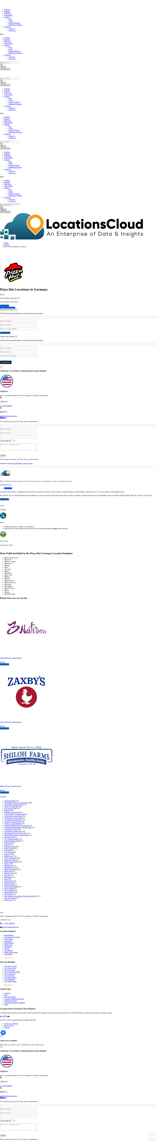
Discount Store (9, 837)
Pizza (6, 879)
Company (7, 27)
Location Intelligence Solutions (14, 1003)
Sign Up (19, 1045)
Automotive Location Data (13, 805)
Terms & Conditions (11, 1024)
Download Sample (9, 308)
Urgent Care (8, 900)
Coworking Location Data (13, 831)
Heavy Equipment (10, 858)
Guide (10, 21)
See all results (5, 69)
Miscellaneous (9, 867)
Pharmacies (8, 877)
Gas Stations (8, 852)
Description (8, 488)
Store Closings (9, 888)
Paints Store (8, 871)
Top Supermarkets (10, 977)
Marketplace (8, 866)
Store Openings (9, 890)
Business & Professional (12, 812)
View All (7, 958)
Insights (6, 17)
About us (7, 993)
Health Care (8, 856)
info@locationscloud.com (8, 416)
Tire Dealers (8, 894)
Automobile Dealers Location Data (16, 803)
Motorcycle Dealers (10, 869)
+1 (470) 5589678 (6, 406)
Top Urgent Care (10, 974)
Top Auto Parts (9, 976)
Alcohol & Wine (9, 801)
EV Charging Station (11, 839)
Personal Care (9, 873)
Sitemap (7, 1027)
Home (6, 243)
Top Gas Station (9, 970)
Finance (7, 845)
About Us (11, 29)
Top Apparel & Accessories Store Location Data (20, 896)
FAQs (6, 1004)
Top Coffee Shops (10, 981)
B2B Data (7, 13)
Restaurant (7, 883)
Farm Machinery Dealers (12, 841)
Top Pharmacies (9, 979)
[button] (78, 34)
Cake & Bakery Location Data (14, 814)
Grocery (7, 854)
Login (42, 1045)
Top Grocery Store (10, 966)
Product (6, 245)
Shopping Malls (9, 885)
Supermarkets (8, 892)
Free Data (7, 850)
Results (3, 67)
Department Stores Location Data (15, 833)
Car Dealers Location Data (13, 816)
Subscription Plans (10, 1001)
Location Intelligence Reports (14, 999)
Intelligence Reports (15, 25)
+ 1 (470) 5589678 (8, 923)
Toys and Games (9, 898)
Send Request (5, 333)
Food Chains (8, 848)
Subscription (8, 15)
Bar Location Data (10, 808)
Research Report (14, 23)
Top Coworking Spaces (12, 972)
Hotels (6, 864)
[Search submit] (1, 65)
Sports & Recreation (11, 886)
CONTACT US (5, 485)
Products (7, 9)
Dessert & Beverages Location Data (16, 835)
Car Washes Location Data (13, 820)
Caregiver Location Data (12, 822)
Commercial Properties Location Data (17, 825)
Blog (10, 19)
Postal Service (9, 881)
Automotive (8, 941)
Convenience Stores (11, 829)
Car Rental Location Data (12, 818)
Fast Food (7, 843)
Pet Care (7, 875)
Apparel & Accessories (12, 937)
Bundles (7, 11)
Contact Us (12, 30)
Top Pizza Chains (10, 968)
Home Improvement (11, 862)
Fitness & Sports (9, 846)
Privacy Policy (9, 1025)
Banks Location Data (11, 806)
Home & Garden (9, 860)
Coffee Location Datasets (12, 824)
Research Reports (10, 997)
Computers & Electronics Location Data (17, 827)
